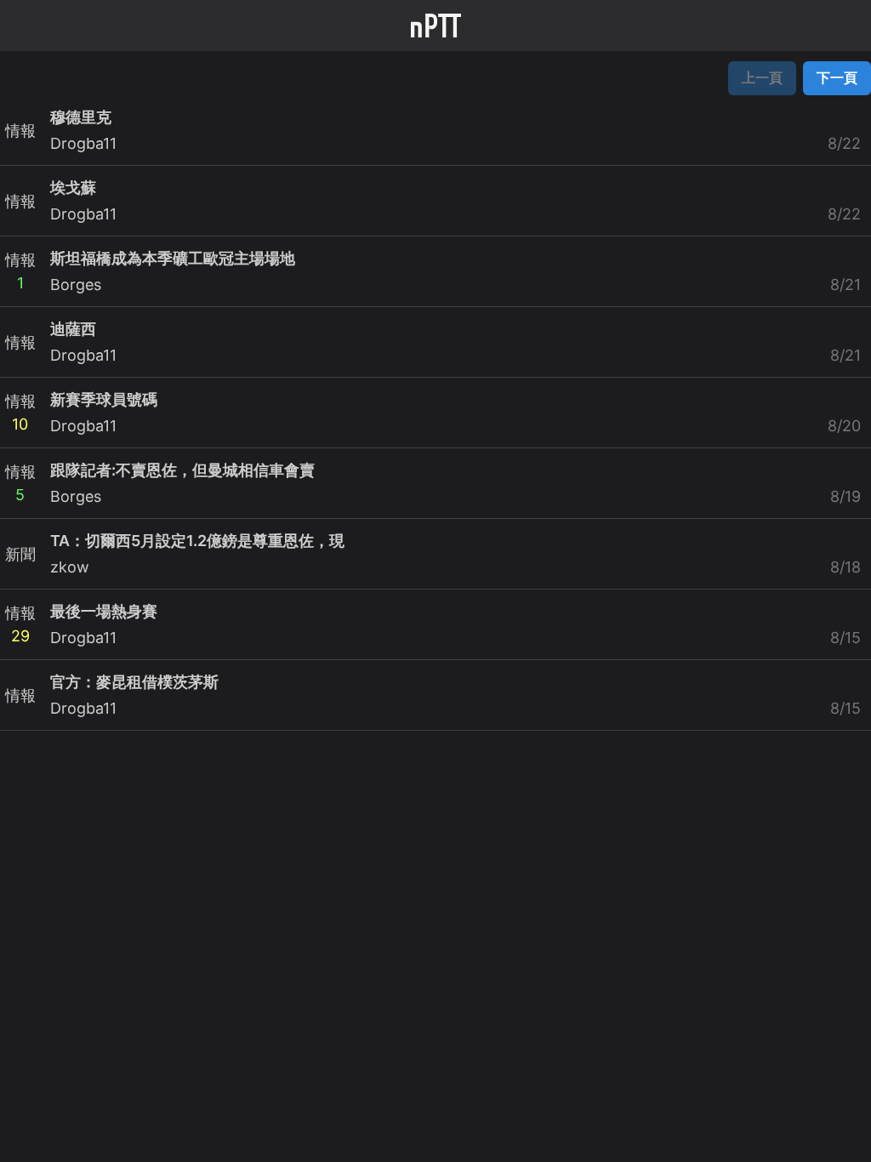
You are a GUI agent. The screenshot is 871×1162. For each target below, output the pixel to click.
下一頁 (837, 77)
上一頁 (762, 77)
